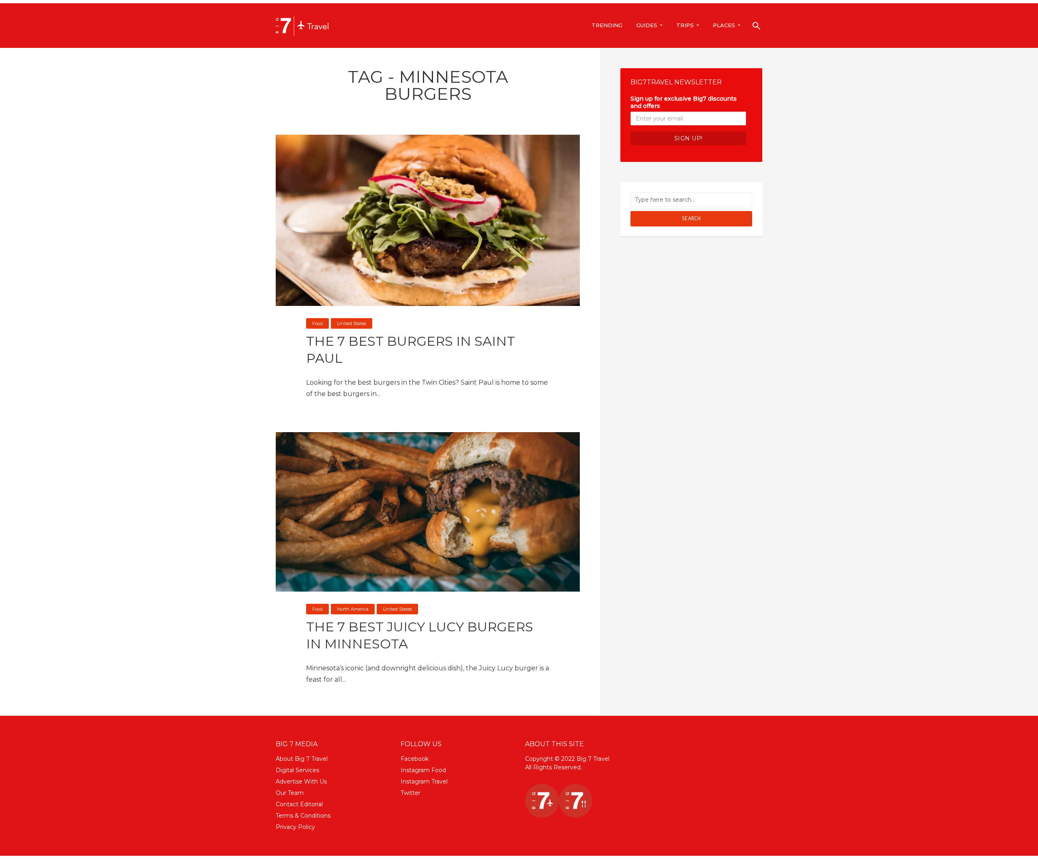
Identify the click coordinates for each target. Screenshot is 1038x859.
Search (691, 218)
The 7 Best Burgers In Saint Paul (410, 349)
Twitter (410, 793)
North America (353, 609)
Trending (607, 25)
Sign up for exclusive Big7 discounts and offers (684, 102)
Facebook (415, 758)
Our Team (290, 793)
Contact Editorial (299, 804)
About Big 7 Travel (302, 758)
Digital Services (297, 770)
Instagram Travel (424, 781)
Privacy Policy (295, 827)
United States (351, 323)
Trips (685, 25)
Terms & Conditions (303, 815)
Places (724, 25)
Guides (646, 25)
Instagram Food (423, 770)
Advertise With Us (301, 781)
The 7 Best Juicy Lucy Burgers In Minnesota (419, 635)
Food (317, 323)
